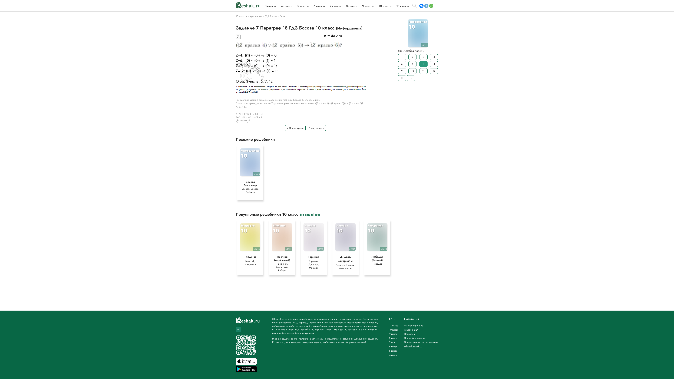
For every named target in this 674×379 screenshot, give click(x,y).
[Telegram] (426, 6)
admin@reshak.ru (413, 346)
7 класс (393, 342)
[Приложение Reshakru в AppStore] (246, 364)
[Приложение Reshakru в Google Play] (246, 371)
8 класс (393, 338)
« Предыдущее (295, 128)
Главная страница (413, 325)
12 (434, 71)
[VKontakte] (421, 6)
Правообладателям (414, 338)
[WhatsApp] (431, 6)
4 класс (393, 355)
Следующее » (316, 128)
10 (412, 71)
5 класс (393, 351)
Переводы (409, 334)
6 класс (393, 346)
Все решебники (309, 214)
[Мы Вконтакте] (238, 329)
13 (402, 78)
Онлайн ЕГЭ (411, 329)
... (411, 78)
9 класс (393, 334)
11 (423, 71)
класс (269, 6)
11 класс (393, 325)
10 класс (393, 329)
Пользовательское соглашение (421, 342)
